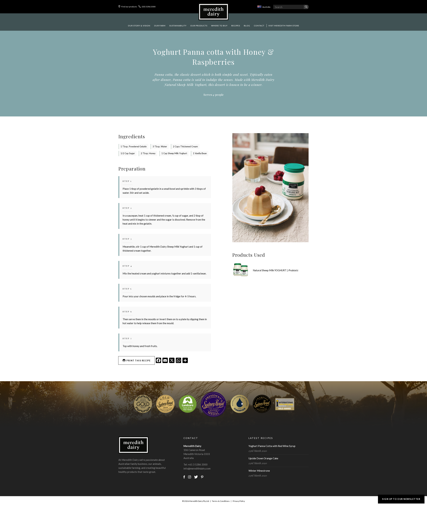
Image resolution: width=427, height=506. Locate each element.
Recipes (235, 25)
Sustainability (177, 25)
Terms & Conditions (221, 501)
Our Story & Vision (139, 25)
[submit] (306, 7)
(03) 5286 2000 (148, 6)
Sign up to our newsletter (401, 499)
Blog (247, 25)
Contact (259, 25)
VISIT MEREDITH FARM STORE (283, 25)
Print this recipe (138, 360)
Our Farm (159, 25)
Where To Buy (219, 25)
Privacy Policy (239, 501)
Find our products (129, 6)
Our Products (198, 25)
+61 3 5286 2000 (197, 464)
